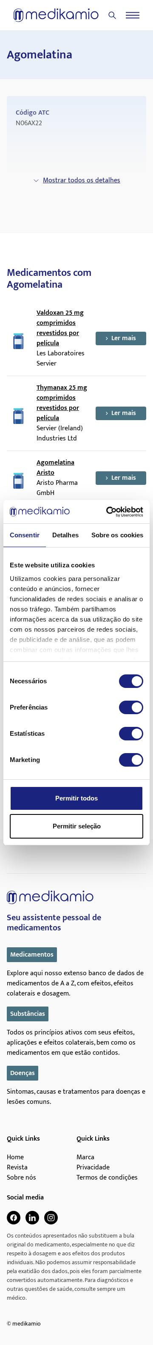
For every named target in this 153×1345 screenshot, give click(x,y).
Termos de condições (107, 1178)
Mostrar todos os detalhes (81, 180)
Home (15, 1157)
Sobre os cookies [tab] (117, 535)
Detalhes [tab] (65, 535)
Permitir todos (76, 798)
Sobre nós (21, 1178)
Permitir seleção (77, 826)
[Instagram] (51, 1217)
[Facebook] (13, 1217)
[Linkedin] (32, 1217)
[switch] (131, 707)
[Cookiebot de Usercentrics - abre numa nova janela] (108, 511)
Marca (85, 1157)
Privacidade (93, 1168)
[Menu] (132, 15)
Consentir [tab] (25, 535)
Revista (17, 1168)
